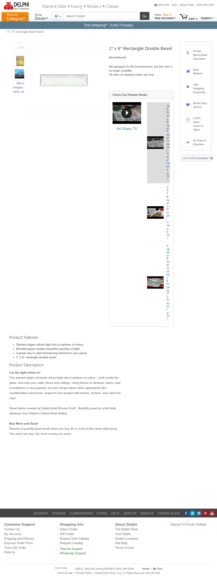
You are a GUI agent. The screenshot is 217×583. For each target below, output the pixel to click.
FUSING (102, 513)
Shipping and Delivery (19, 538)
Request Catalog (71, 543)
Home (146, 568)
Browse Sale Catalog (74, 538)
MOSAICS (147, 513)
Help (174, 4)
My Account (12, 533)
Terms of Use (124, 547)
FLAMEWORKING (81, 513)
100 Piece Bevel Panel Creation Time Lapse (168, 137)
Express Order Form (18, 543)
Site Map (121, 543)
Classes (112, 6)
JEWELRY (130, 513)
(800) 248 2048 (205, 4)
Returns (9, 552)
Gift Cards (163, 4)
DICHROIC (41, 513)
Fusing (76, 6)
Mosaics (94, 6)
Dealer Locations (126, 538)
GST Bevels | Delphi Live (168, 206)
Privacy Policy (84, 573)
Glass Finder (186, 4)
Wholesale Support (73, 553)
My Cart (157, 568)
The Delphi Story (126, 529)
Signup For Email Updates (188, 524)
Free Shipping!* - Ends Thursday (108, 25)
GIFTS (115, 513)
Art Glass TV (127, 129)
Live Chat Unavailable (196, 158)
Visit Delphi (123, 533)
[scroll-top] (210, 575)
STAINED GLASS (168, 513)
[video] (127, 113)
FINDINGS (59, 513)
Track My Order (15, 547)
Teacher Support (71, 548)
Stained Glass (54, 6)
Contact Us (12, 529)
